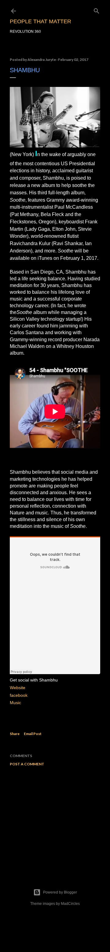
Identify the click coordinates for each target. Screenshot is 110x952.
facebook (19, 695)
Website (17, 687)
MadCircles (70, 904)
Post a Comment (27, 764)
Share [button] (15, 733)
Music (15, 702)
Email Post (33, 733)
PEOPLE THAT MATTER (40, 21)
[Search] (96, 10)
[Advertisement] (55, 820)
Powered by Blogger (60, 892)
